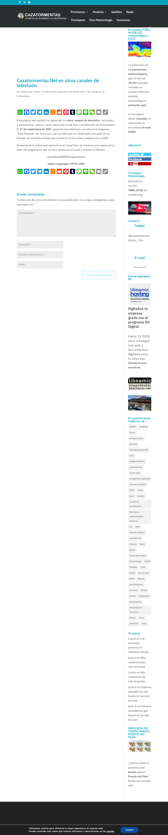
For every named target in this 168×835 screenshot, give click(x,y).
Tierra (141, 618)
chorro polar (134, 473)
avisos (132, 432)
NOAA (132, 573)
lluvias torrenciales (137, 556)
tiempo (132, 618)
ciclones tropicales (137, 484)
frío (130, 527)
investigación (135, 538)
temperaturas (135, 602)
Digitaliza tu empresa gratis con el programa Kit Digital (139, 317)
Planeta (140, 579)
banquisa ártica (136, 438)
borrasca (133, 444)
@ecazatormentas (138, 236)
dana (131, 496)
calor (131, 455)
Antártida (143, 427)
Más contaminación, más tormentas (137, 662)
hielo (138, 527)
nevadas (133, 567)
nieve (142, 567)
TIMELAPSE (135, 190)
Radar (130, 12)
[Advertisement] (66, 52)
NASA (147, 561)
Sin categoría (94, 91)
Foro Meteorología (100, 20)
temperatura (144, 596)
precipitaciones (136, 584)
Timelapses (78, 20)
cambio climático (136, 461)
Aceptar (129, 829)
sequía (132, 596)
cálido (140, 490)
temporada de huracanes (135, 610)
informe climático (137, 532)
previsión (133, 590)
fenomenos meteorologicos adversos (136, 516)
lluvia (142, 544)
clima (131, 490)
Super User (27, 91)
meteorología (135, 561)
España (140, 496)
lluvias (132, 550)
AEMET (132, 427)
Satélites (116, 12)
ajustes (110, 831)
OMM (131, 579)
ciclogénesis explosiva (139, 479)
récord (144, 590)
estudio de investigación (135, 504)
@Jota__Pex (135, 240)
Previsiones (78, 12)
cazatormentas (136, 467)
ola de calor (143, 573)
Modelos (98, 12)
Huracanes (123, 20)
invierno (133, 544)
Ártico (144, 623)
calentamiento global (138, 450)
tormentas (133, 623)
